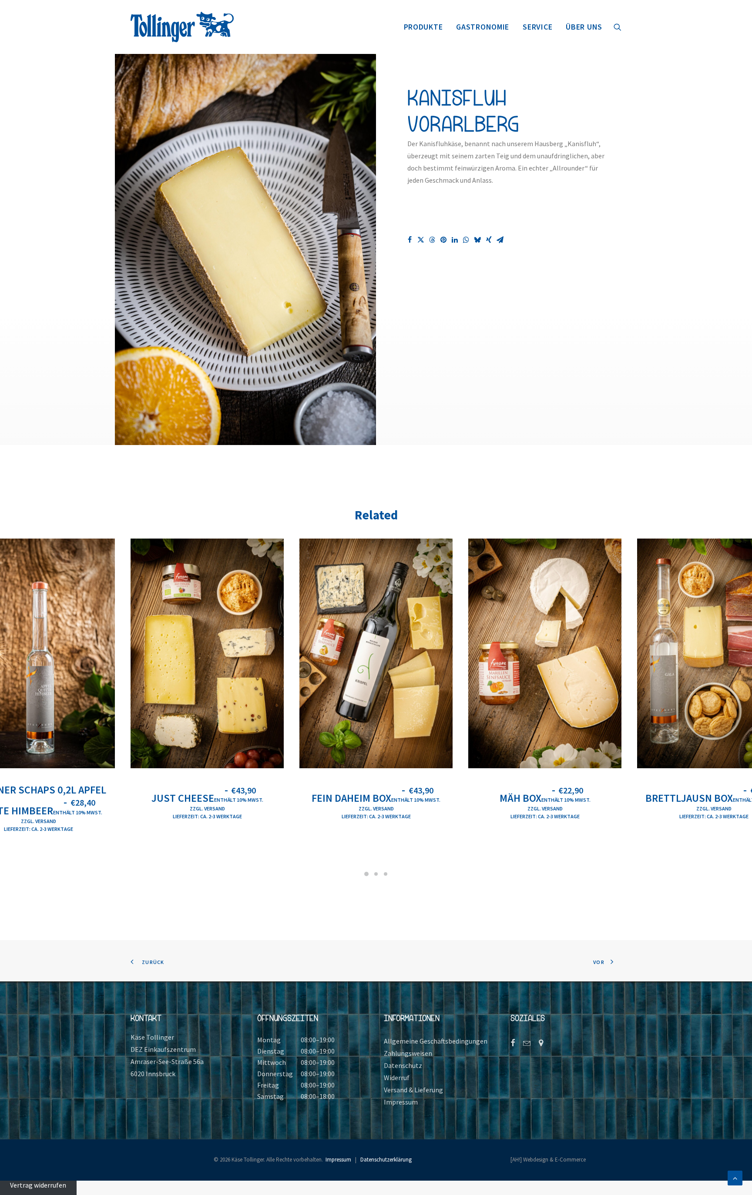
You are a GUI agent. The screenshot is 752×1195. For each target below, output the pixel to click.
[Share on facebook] (409, 239)
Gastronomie (482, 27)
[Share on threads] (432, 239)
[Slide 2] (376, 874)
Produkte (423, 27)
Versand (45, 821)
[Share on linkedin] (455, 239)
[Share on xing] (488, 239)
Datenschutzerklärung (386, 1159)
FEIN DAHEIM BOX (376, 798)
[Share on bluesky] (477, 239)
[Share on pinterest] (443, 239)
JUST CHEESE (207, 798)
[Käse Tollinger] (182, 27)
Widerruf (397, 1077)
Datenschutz (403, 1065)
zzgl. (28, 821)
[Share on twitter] (421, 239)
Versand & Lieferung (413, 1089)
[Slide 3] (385, 874)
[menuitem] (423, 27)
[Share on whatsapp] (466, 239)
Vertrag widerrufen (38, 1185)
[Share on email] (500, 239)
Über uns (584, 27)
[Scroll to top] (735, 1177)
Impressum (401, 1102)
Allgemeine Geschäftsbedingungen (435, 1041)
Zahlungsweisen (408, 1053)
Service (537, 27)
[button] (617, 27)
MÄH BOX (545, 798)
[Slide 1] (366, 874)
